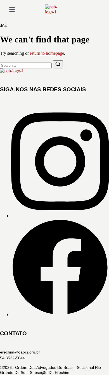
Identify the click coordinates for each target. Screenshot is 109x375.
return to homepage (47, 53)
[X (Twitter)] (60, 314)
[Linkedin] (60, 216)
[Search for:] (26, 65)
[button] (12, 9)
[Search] (58, 64)
